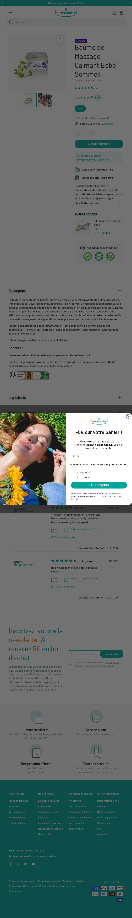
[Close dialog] (128, 416)
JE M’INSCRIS (99, 485)
